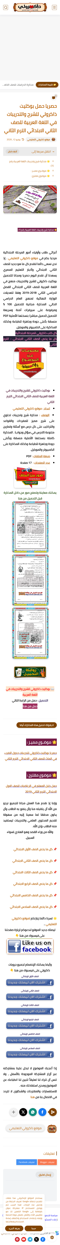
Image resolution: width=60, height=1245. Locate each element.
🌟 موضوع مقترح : (40, 176)
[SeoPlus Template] (57, 1233)
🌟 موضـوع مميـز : (40, 170)
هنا (33, 1097)
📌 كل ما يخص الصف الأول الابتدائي (35, 849)
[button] (42, 1112)
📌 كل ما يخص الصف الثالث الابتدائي (35, 872)
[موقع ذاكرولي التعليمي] (30, 7)
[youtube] (23, 1239)
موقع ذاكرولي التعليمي (38, 139)
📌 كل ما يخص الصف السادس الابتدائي (33, 906)
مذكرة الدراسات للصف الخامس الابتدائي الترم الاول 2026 (17, 84)
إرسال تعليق (45, 1174)
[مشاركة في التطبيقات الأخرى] (14, 1112)
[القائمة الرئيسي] (54, 7)
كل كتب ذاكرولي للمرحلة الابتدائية (36, 333)
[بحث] (5, 7)
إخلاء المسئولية (49, 1219)
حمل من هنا (30, 706)
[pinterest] (17, 1239)
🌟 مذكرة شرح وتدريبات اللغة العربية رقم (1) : (31, 163)
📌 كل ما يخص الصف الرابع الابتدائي (35, 883)
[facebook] (42, 1239)
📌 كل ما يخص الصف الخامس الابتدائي (33, 895)
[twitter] (36, 1239)
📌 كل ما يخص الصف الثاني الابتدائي (34, 860)
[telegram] (30, 1239)
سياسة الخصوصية (49, 1215)
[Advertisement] (30, 48)
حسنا (34, 1228)
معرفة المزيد (14, 1228)
